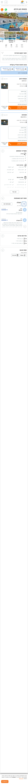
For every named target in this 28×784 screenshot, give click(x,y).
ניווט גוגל (14, 255)
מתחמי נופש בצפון (20, 5)
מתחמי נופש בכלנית (5, 5)
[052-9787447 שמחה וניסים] (2, 9)
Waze (21, 255)
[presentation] (2, 22)
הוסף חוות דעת (7, 204)
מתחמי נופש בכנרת (13, 5)
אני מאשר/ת (4, 781)
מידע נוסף (21, 778)
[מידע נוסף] (2, 79)
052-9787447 (2, 9)
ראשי (26, 5)
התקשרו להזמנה (21, 107)
